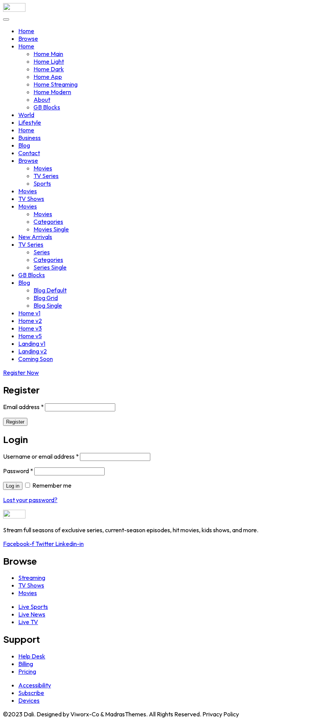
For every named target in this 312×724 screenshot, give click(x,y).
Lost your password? (30, 500)
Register (15, 422)
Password (18, 471)
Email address (23, 407)
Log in (12, 486)
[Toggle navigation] (6, 19)
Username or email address (41, 456)
